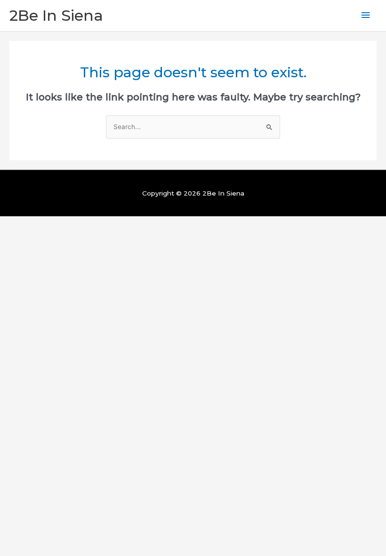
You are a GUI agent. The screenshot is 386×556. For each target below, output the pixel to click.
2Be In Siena (56, 15)
